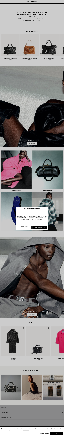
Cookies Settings (44, 433)
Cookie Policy (26, 430)
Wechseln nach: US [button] (40, 227)
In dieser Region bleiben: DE (24, 227)
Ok (56, 433)
